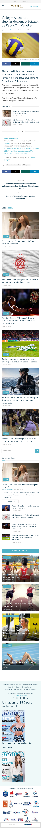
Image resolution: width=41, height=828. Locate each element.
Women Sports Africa (30, 685)
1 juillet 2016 (8, 667)
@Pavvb (7, 143)
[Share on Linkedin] (34, 63)
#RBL (30, 151)
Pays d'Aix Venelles (13, 165)
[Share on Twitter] (15, 63)
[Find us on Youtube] (24, 698)
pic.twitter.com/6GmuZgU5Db (15, 153)
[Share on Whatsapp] (25, 63)
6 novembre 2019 (9, 580)
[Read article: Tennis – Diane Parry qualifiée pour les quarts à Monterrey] (6, 508)
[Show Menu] (3, 6)
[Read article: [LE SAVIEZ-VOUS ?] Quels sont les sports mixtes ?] (20, 597)
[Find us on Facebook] (20, 698)
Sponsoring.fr (26, 687)
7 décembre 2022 (24, 30)
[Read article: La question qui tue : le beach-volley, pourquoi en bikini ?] (20, 568)
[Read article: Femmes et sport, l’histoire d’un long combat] (20, 656)
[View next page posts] (22, 131)
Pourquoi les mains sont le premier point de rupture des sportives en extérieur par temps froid (20, 400)
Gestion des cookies (21, 695)
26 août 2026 (18, 124)
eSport (17, 687)
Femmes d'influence (11, 616)
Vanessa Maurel (9, 30)
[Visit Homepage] (17, 6)
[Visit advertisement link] (20, 825)
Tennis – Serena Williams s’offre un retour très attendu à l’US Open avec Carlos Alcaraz (18, 320)
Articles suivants (11, 501)
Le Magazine (34, 6)
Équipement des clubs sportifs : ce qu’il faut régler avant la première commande (25, 537)
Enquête (7, 557)
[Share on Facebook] (6, 63)
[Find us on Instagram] (17, 698)
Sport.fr (10, 687)
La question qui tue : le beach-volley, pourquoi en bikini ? (20, 575)
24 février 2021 (8, 638)
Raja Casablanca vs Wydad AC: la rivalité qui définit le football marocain (26, 121)
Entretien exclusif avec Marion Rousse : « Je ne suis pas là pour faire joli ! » (20, 633)
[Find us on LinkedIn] (27, 698)
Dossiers (7, 645)
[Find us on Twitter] (13, 698)
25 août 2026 (7, 405)
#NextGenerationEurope (18, 151)
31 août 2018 (8, 609)
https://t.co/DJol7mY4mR (13, 148)
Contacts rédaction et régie (12, 685)
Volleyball (26, 165)
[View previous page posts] (18, 131)
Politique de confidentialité (13, 689)
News (6, 236)
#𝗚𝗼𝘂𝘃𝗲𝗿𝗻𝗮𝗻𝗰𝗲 (11, 138)
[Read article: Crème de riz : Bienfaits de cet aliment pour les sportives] (6, 113)
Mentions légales (30, 689)
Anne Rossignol (8, 489)
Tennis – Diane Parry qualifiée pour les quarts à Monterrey (25, 507)
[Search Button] (37, 451)
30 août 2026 (18, 115)
